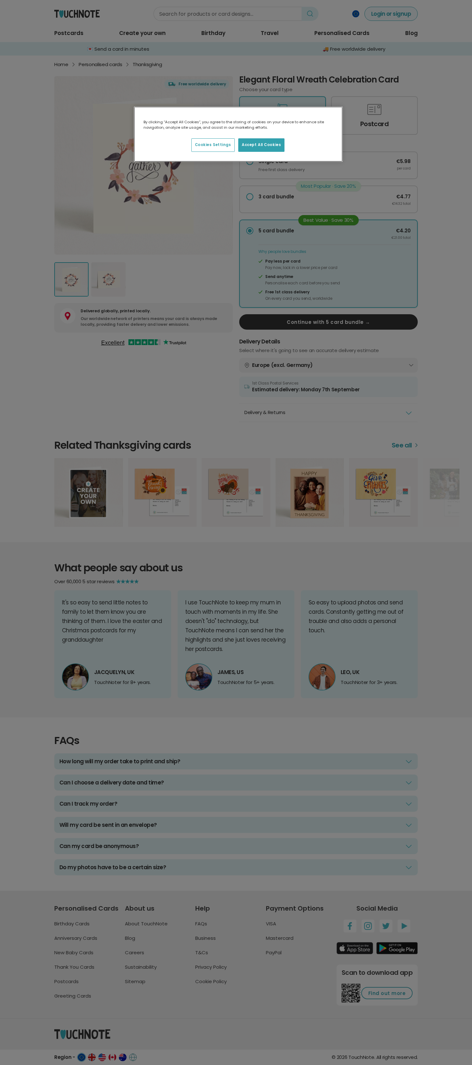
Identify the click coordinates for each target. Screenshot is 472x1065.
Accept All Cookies (261, 144)
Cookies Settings (213, 144)
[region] (238, 134)
